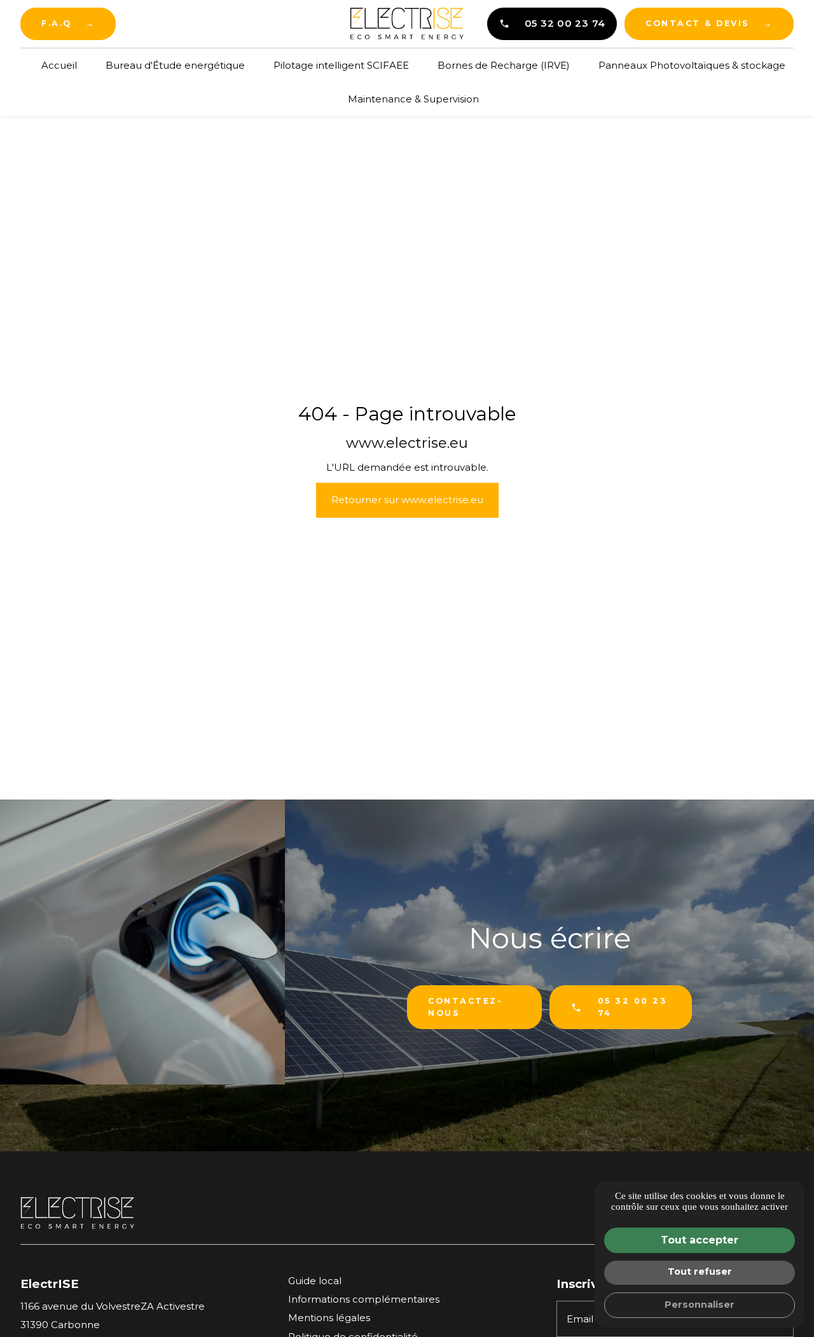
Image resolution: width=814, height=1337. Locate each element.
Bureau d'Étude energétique (175, 65)
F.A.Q (68, 23)
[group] (142, 942)
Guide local (314, 1281)
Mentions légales (329, 1318)
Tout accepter (699, 1240)
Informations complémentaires (363, 1299)
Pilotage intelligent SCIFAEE (341, 65)
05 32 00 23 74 (565, 23)
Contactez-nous (465, 1007)
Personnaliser (700, 1304)
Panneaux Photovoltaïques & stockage (691, 65)
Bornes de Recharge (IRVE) (504, 65)
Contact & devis (709, 23)
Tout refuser (700, 1271)
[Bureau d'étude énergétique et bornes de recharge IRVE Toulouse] (407, 23)
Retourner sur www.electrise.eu (407, 500)
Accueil (59, 65)
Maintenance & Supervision (413, 99)
